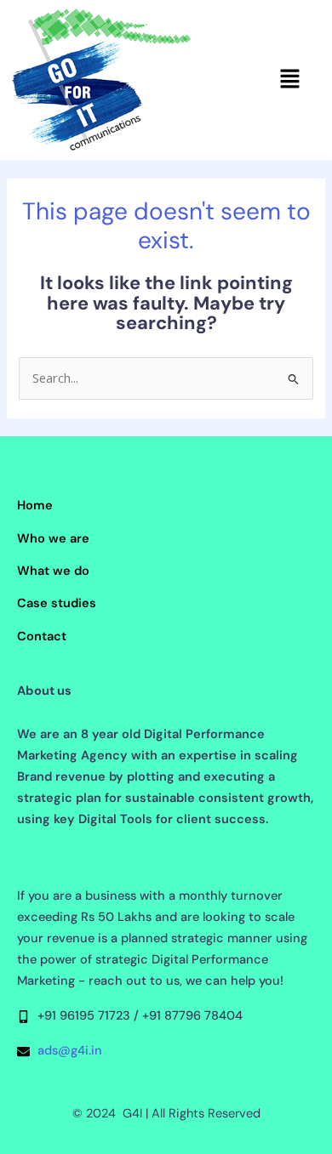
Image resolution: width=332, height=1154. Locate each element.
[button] (290, 80)
